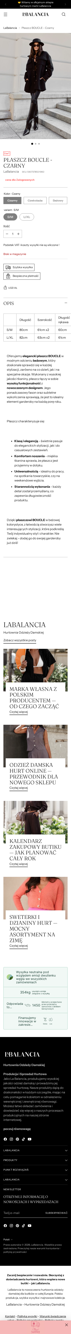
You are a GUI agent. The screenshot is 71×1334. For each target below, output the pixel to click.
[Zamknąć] (66, 1325)
